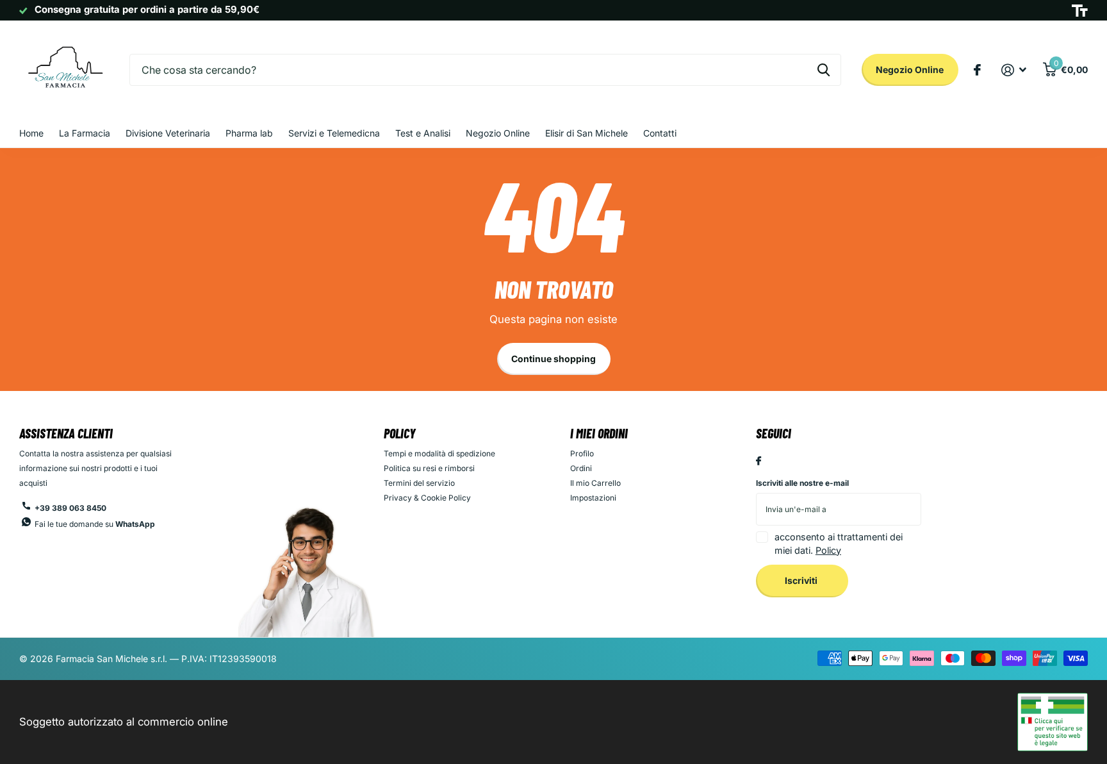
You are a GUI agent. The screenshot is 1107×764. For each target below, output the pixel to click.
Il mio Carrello (595, 483)
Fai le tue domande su (95, 524)
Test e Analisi (422, 133)
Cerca (823, 70)
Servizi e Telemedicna (334, 133)
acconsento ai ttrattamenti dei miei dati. (839, 543)
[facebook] (758, 461)
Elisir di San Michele (586, 133)
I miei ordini (599, 433)
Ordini (581, 468)
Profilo (582, 453)
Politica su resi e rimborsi (429, 468)
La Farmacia (84, 133)
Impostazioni (593, 497)
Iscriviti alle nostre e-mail (802, 483)
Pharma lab (249, 133)
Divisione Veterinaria (168, 133)
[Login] (1014, 70)
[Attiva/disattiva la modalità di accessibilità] (1080, 10)
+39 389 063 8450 (70, 508)
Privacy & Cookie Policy (427, 497)
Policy (400, 433)
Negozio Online (910, 69)
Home (31, 133)
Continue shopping (553, 358)
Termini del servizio (419, 483)
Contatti (659, 133)
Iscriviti (802, 580)
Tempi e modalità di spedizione (439, 453)
